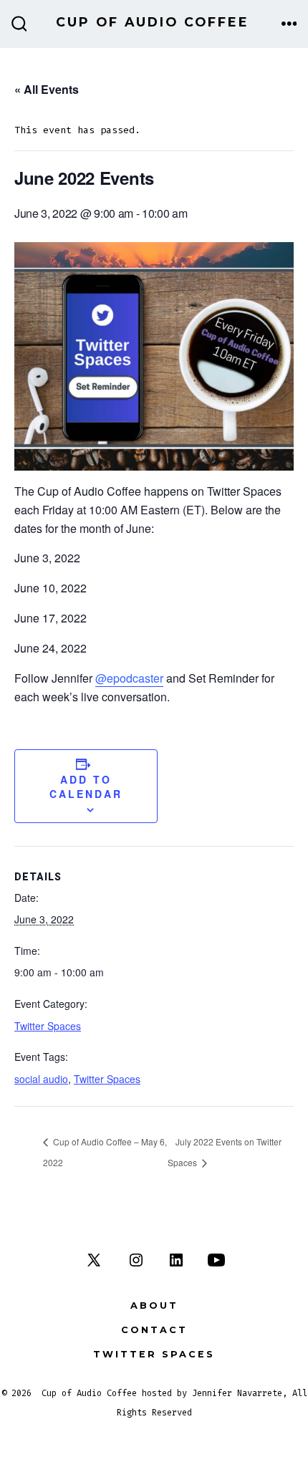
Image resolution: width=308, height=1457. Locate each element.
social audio (41, 1079)
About (154, 1305)
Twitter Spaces (47, 1026)
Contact (154, 1329)
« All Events (46, 89)
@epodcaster (129, 678)
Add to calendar (85, 786)
